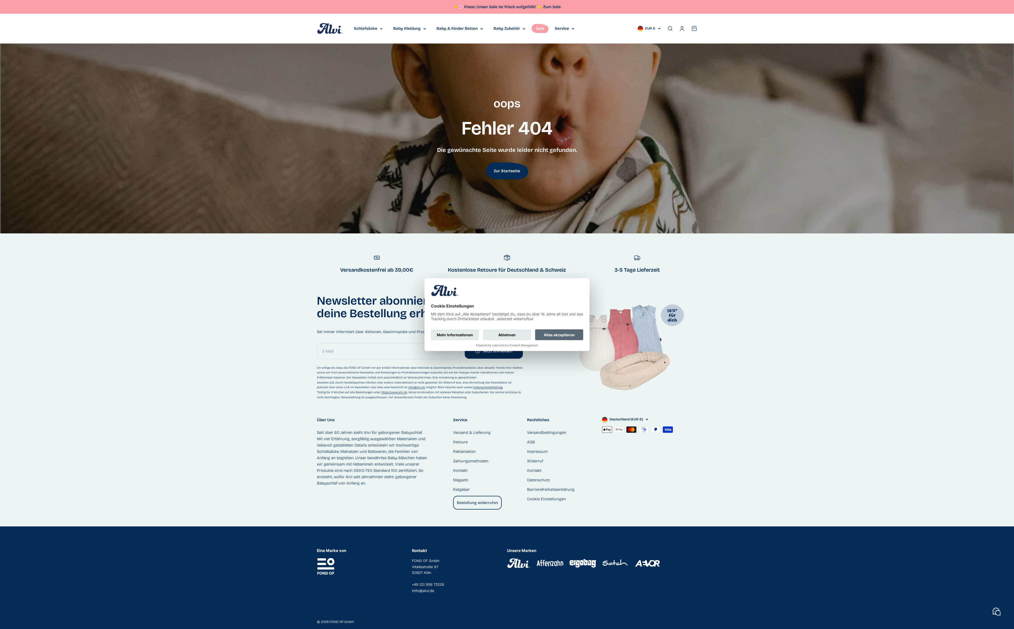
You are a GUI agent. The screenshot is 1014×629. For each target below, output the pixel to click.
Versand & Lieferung (472, 432)
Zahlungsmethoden (471, 461)
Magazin (460, 480)
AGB (531, 442)
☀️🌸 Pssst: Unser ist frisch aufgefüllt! (497, 6)
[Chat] (996, 612)
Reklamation (464, 451)
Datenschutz (538, 480)
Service (562, 28)
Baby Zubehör (507, 28)
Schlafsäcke (365, 28)
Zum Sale (552, 6)
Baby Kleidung (407, 28)
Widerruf (535, 461)
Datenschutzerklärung (488, 387)
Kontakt (460, 470)
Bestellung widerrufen (477, 502)
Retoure (460, 442)
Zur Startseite (507, 171)
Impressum (537, 451)
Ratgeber (461, 489)
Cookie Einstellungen (546, 499)
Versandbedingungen (546, 432)
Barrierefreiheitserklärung (551, 489)
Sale (540, 28)
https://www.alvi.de (394, 392)
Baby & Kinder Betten (457, 28)
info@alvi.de (416, 387)
